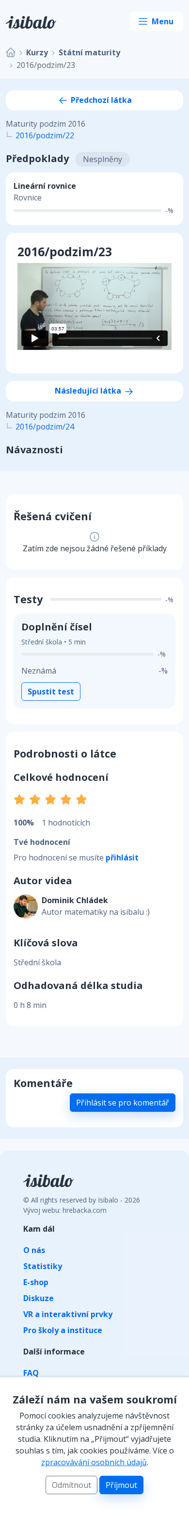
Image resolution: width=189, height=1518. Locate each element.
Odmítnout (71, 1485)
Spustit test (51, 691)
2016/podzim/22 (45, 135)
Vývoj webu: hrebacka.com (65, 1210)
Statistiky (42, 1266)
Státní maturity (89, 52)
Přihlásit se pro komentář (122, 1102)
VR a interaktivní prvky (67, 1314)
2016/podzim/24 (45, 426)
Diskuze (38, 1298)
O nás (34, 1250)
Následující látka (89, 390)
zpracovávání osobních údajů (94, 1462)
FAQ (31, 1373)
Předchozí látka (100, 100)
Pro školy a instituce (62, 1330)
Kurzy (37, 52)
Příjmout (121, 1485)
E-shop (35, 1282)
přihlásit (122, 857)
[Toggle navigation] (156, 21)
